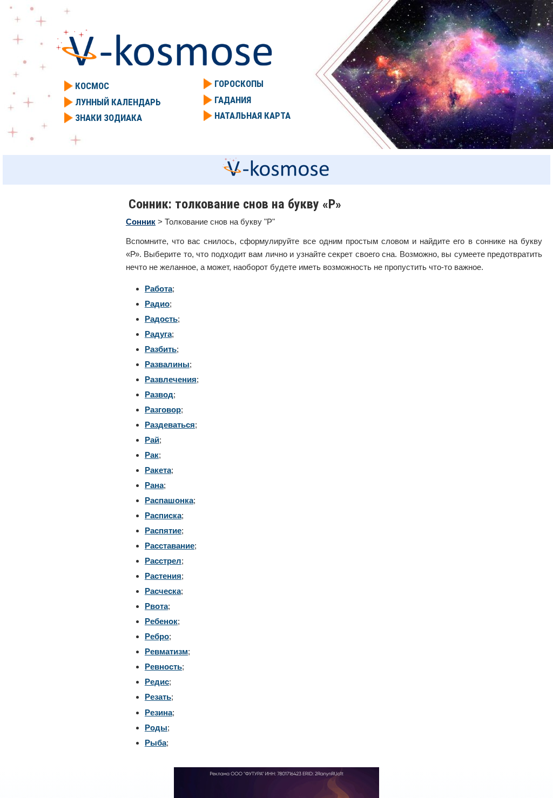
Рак (152, 454)
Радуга (158, 334)
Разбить (161, 349)
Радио (157, 303)
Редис (157, 681)
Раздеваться (170, 424)
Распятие (163, 530)
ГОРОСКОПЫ (239, 83)
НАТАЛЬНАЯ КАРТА (252, 115)
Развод (159, 394)
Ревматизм (166, 651)
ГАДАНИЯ (232, 99)
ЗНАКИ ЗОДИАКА (108, 117)
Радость (161, 318)
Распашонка (169, 500)
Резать (158, 696)
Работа (158, 288)
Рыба (155, 742)
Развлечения (171, 379)
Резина (158, 712)
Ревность (163, 666)
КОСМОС (92, 85)
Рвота (156, 606)
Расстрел (163, 560)
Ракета (158, 470)
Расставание (169, 545)
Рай (152, 439)
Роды (156, 727)
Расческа (163, 591)
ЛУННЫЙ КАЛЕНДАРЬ (118, 102)
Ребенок (161, 621)
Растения (163, 575)
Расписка (163, 515)
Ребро (157, 636)
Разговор (163, 409)
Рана (154, 485)
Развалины (167, 364)
